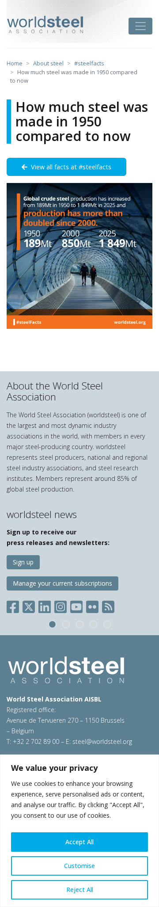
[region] (79, 831)
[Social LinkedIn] (44, 605)
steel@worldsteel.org (102, 741)
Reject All (79, 889)
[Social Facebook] (15, 605)
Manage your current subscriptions (62, 583)
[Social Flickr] (92, 605)
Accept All (79, 842)
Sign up (23, 562)
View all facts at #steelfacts (69, 167)
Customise (79, 865)
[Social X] (29, 605)
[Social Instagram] (60, 605)
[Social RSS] (108, 605)
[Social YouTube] (76, 605)
